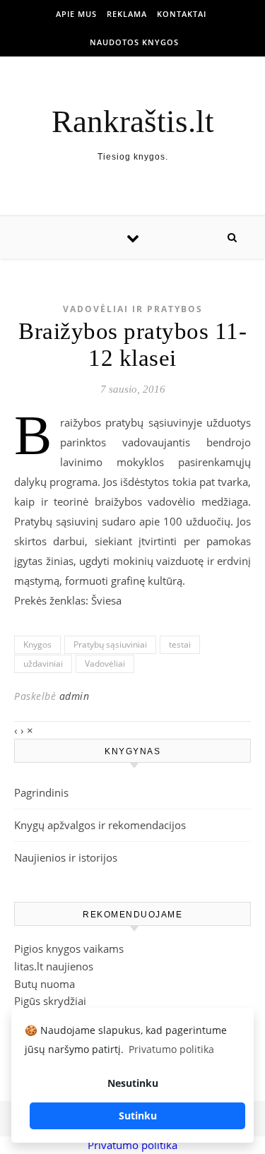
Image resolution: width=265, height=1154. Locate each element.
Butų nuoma (44, 984)
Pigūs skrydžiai (50, 1001)
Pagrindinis (41, 792)
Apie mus (76, 13)
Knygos (37, 644)
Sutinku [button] (138, 1115)
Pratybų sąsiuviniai (110, 644)
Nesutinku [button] (132, 1083)
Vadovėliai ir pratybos (133, 309)
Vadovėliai (105, 664)
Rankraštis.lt (133, 122)
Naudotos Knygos (134, 42)
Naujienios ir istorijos (65, 857)
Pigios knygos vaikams (69, 948)
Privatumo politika (132, 1145)
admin (74, 696)
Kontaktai (181, 13)
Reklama (127, 13)
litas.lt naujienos (53, 966)
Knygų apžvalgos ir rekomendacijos (100, 825)
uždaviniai (43, 664)
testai (180, 644)
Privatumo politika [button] (171, 1049)
